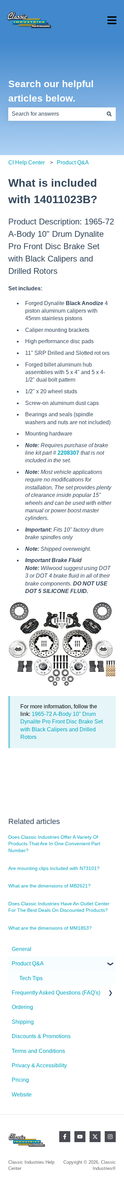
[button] (110, 964)
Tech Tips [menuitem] (31, 978)
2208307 (68, 453)
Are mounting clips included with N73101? (54, 868)
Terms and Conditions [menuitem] (38, 1051)
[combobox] (55, 113)
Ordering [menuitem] (22, 1007)
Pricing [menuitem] (20, 1080)
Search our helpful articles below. (51, 91)
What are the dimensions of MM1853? (50, 928)
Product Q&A (73, 162)
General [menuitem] (21, 949)
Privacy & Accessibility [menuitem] (39, 1065)
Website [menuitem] (22, 1095)
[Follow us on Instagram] (110, 1136)
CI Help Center (26, 162)
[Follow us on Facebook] (64, 1136)
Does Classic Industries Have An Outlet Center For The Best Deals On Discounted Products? (59, 907)
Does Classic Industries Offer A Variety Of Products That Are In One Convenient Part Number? (54, 843)
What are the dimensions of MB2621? (49, 886)
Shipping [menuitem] (23, 1022)
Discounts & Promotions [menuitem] (41, 1036)
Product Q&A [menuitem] (28, 963)
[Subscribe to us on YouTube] (79, 1136)
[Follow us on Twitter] (95, 1136)
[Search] (109, 113)
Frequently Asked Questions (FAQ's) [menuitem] (56, 993)
